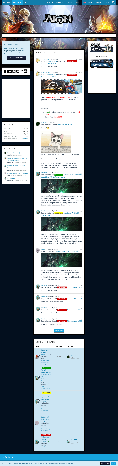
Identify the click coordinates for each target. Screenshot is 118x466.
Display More (59, 331)
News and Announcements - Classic (46, 409)
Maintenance (46, 435)
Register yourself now (12, 51)
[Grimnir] (38, 264)
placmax (25, 139)
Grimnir (9, 175)
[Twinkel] (38, 145)
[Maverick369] (38, 63)
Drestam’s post (51, 61)
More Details (105, 463)
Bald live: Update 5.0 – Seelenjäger (17, 173)
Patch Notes (47, 368)
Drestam (10, 162)
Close (113, 463)
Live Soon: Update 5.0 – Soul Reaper (45, 397)
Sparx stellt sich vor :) (13, 153)
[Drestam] (38, 189)
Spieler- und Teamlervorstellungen (45, 362)
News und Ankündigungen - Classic (46, 429)
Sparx (43, 354)
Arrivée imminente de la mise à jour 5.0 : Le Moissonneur (46, 374)
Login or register (102, 2)
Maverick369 (45, 59)
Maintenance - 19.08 (13, 178)
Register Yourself (16, 58)
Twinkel (9, 155)
